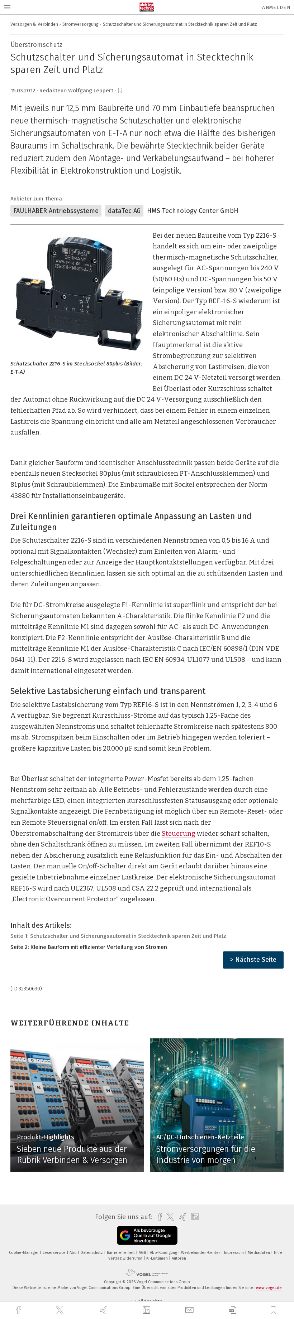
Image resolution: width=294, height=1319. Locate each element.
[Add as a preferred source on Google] (147, 1235)
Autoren (179, 1258)
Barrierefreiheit (121, 1252)
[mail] (190, 1310)
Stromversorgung (80, 24)
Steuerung (178, 834)
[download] (232, 1310)
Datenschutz (92, 1252)
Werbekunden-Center (201, 1252)
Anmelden (276, 7)
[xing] (104, 1310)
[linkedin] (147, 1310)
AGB (143, 1252)
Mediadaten (259, 1252)
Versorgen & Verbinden (34, 24)
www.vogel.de (269, 1287)
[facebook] (19, 1310)
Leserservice (55, 1252)
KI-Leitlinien (157, 1258)
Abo (74, 1252)
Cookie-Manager (24, 1252)
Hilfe (278, 1252)
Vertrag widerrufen (125, 1258)
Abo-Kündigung (164, 1252)
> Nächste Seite (253, 960)
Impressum (234, 1252)
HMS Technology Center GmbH (192, 211)
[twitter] (60, 1310)
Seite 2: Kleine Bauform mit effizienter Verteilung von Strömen (88, 947)
